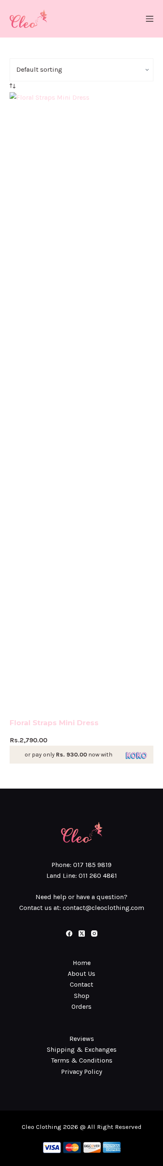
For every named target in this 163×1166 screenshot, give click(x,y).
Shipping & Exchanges (82, 1049)
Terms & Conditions (81, 1060)
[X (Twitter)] (82, 933)
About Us (81, 974)
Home (82, 963)
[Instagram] (94, 933)
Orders (81, 1006)
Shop (81, 996)
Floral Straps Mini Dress (54, 723)
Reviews (81, 1039)
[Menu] (149, 19)
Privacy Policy (81, 1072)
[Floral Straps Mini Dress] (81, 405)
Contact (81, 984)
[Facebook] (69, 933)
